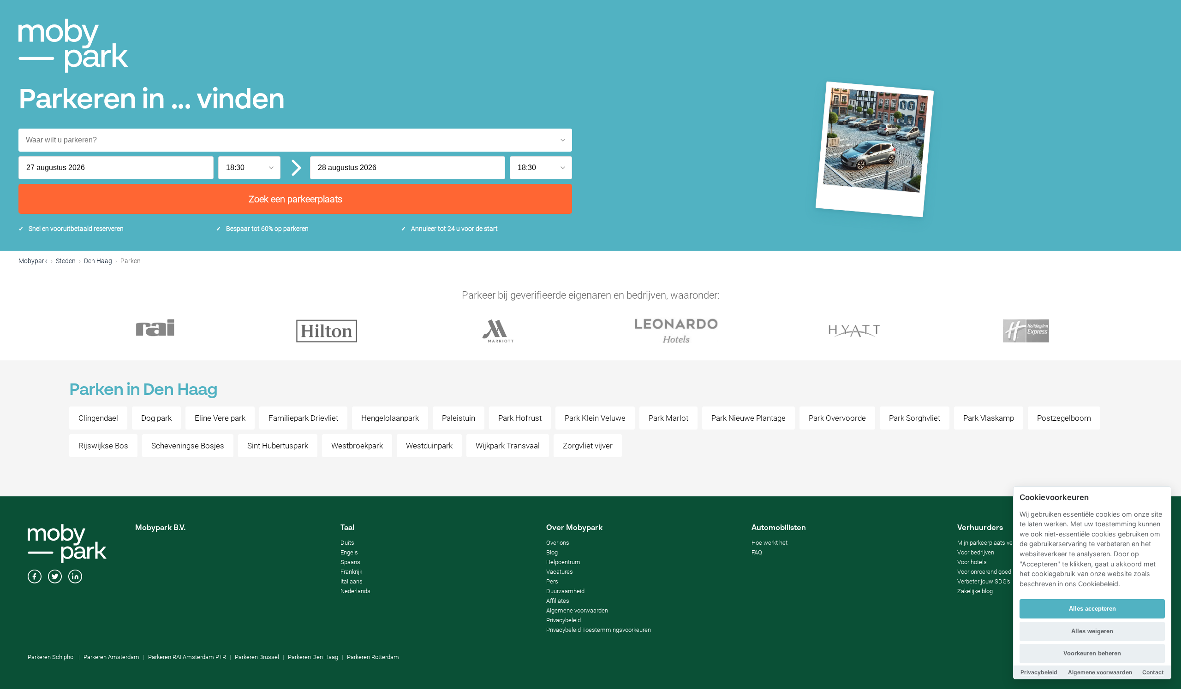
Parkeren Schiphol (51, 657)
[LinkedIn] (75, 577)
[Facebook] (35, 577)
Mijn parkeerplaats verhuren (993, 542)
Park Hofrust (520, 418)
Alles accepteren (1092, 608)
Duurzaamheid (565, 591)
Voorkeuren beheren (1092, 653)
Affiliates (557, 600)
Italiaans (351, 581)
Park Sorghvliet (914, 418)
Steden (66, 261)
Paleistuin (458, 418)
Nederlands (355, 591)
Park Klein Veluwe (595, 418)
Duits (347, 542)
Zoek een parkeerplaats (295, 199)
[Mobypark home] (73, 45)
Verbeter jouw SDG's (983, 581)
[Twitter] (55, 577)
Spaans (350, 562)
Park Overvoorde (837, 418)
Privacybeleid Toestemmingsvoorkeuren (598, 629)
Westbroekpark (357, 445)
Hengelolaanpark (390, 418)
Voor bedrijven (975, 552)
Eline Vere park (220, 418)
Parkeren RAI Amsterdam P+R (187, 657)
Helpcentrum (563, 562)
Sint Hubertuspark (277, 445)
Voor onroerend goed (984, 571)
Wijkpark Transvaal (508, 445)
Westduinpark (429, 445)
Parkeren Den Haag (313, 657)
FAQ (757, 552)
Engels (349, 552)
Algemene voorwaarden (577, 610)
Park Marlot (668, 418)
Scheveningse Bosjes (187, 445)
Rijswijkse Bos (103, 445)
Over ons (557, 542)
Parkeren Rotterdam (373, 657)
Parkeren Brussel (257, 657)
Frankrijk (351, 571)
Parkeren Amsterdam (111, 657)
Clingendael (98, 418)
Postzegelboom (1064, 418)
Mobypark (33, 261)
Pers (552, 581)
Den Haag (98, 261)
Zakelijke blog (975, 591)
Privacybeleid (563, 620)
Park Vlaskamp (988, 418)
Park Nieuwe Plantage (748, 418)
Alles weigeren (1092, 631)
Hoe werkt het (769, 542)
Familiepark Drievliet (303, 418)
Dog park (156, 418)
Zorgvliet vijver (588, 445)
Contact (1153, 672)
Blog (552, 552)
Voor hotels (972, 562)
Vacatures (559, 571)
